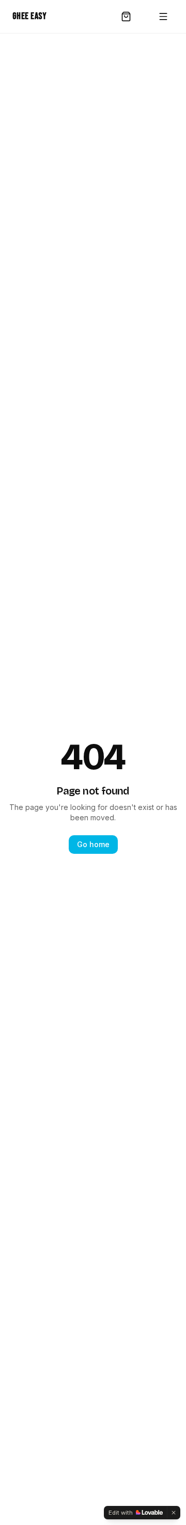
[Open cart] (126, 16)
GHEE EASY (29, 16)
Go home (93, 844)
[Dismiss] (173, 1512)
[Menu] (163, 16)
